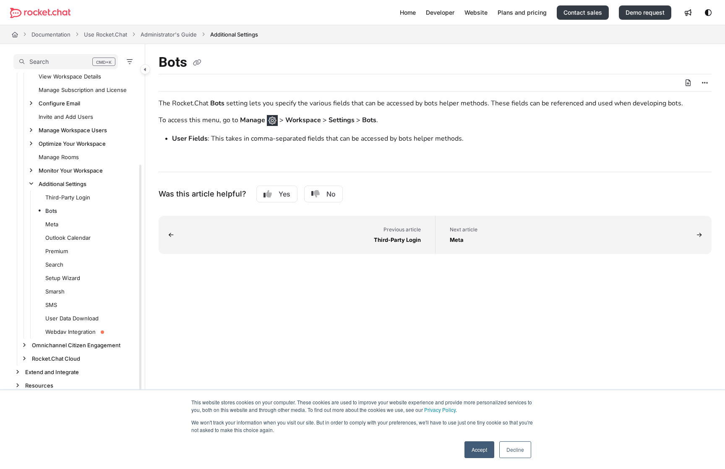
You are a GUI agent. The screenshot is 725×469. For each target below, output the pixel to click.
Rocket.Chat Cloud (56, 358)
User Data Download (72, 318)
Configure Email (59, 103)
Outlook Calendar (68, 237)
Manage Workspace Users (73, 130)
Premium (56, 251)
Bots (51, 210)
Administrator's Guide (169, 34)
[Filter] (130, 62)
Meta (51, 224)
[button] (65, 61)
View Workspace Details (70, 76)
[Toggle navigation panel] (145, 69)
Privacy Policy (440, 409)
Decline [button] (515, 449)
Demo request (645, 12)
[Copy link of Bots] (197, 63)
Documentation (50, 34)
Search (54, 264)
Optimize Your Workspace (72, 143)
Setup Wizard (62, 278)
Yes (284, 194)
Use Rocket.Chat (105, 34)
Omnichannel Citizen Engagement (76, 345)
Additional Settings (234, 34)
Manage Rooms (59, 157)
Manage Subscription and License (83, 89)
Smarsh (55, 291)
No (331, 194)
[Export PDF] (688, 82)
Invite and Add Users (66, 116)
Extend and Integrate (52, 372)
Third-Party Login (67, 197)
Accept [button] (479, 449)
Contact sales (582, 12)
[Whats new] (688, 12)
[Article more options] (705, 82)
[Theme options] (708, 12)
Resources (39, 385)
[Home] (40, 13)
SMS (51, 304)
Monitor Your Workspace (71, 170)
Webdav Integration (70, 331)
